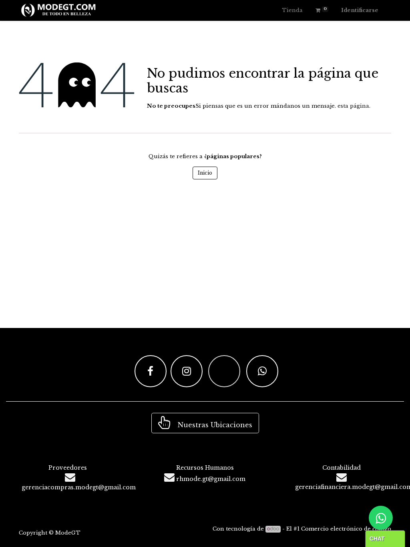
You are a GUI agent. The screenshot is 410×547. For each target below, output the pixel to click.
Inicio (205, 173)
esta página (353, 106)
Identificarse (359, 10)
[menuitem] (292, 10)
